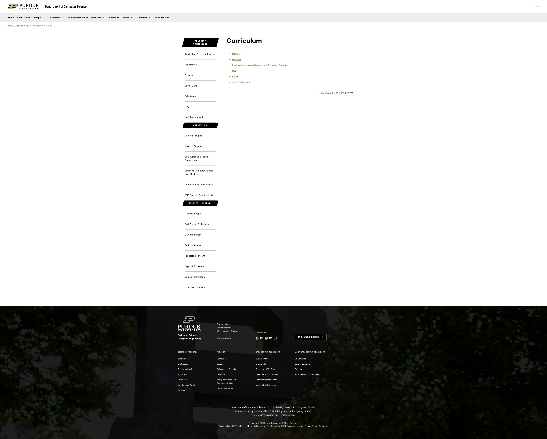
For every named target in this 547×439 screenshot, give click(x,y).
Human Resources (225, 388)
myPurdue (182, 374)
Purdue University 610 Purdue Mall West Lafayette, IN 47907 (227, 327)
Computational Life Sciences (199, 184)
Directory (221, 374)
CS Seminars (300, 358)
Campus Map (223, 358)
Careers (220, 363)
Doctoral (236, 53)
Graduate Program (23, 25)
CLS (234, 70)
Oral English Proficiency (197, 224)
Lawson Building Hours (266, 384)
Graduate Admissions (200, 42)
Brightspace (183, 363)
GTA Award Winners (195, 287)
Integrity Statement (256, 426)
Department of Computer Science (65, 6)
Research (96, 17)
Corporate (142, 17)
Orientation (190, 96)
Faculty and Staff (185, 369)
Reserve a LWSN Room (266, 369)
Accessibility (224, 426)
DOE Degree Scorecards (292, 426)
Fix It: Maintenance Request (307, 374)
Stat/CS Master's (241, 82)
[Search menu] (536, 6)
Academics (54, 17)
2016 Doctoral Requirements (199, 195)
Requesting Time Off (195, 255)
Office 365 (182, 379)
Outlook (181, 389)
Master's (236, 59)
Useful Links (191, 85)
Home (10, 17)
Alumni (112, 17)
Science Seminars (302, 363)
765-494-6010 (224, 338)
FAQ (187, 106)
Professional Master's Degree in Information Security (259, 65)
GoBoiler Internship (194, 117)
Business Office (262, 358)
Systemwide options (308, 337)
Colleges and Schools (226, 369)
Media (126, 17)
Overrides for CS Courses (267, 374)
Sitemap (298, 369)
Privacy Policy (311, 426)
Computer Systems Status (267, 379)
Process (189, 75)
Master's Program (194, 146)
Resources (160, 17)
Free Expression (274, 426)
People (37, 17)
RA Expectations (193, 245)
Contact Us (323, 426)
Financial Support (200, 203)
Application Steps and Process (200, 54)
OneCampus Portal (186, 384)
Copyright (253, 423)
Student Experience (78, 17)
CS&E (235, 76)
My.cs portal (261, 363)
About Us (22, 17)
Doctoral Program (194, 135)
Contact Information (195, 276)
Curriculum (38, 25)
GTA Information (193, 234)
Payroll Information (194, 266)
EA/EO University (239, 426)
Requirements (192, 64)
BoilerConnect (184, 358)
